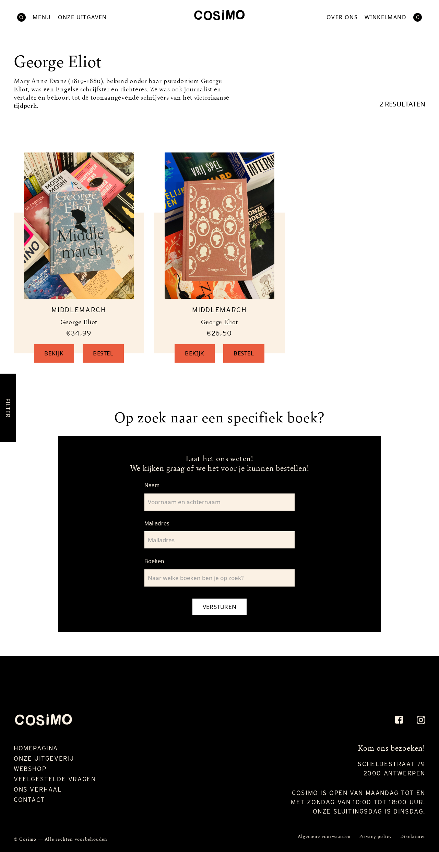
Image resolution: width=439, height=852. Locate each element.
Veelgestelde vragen (55, 779)
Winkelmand (385, 17)
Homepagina (36, 748)
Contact (29, 799)
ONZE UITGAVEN (82, 17)
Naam (151, 485)
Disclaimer (412, 836)
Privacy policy (376, 836)
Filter (8, 408)
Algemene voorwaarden (325, 836)
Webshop (30, 768)
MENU (42, 17)
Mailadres (156, 523)
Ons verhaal (38, 789)
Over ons (342, 17)
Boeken (154, 561)
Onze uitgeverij (44, 758)
